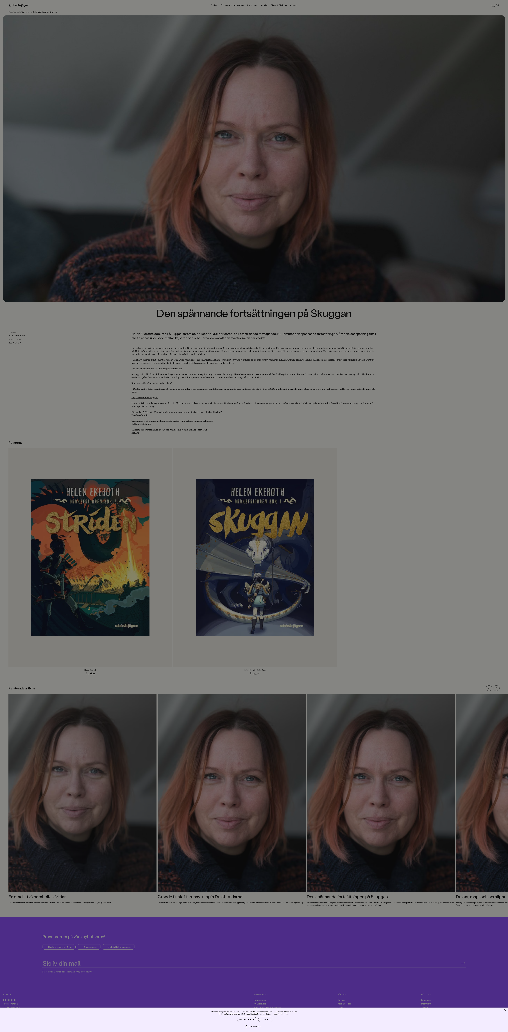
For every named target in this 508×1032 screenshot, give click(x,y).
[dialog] (254, 516)
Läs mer (285, 1014)
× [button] (505, 1010)
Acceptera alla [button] (246, 1019)
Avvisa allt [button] (265, 1019)
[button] (254, 1026)
